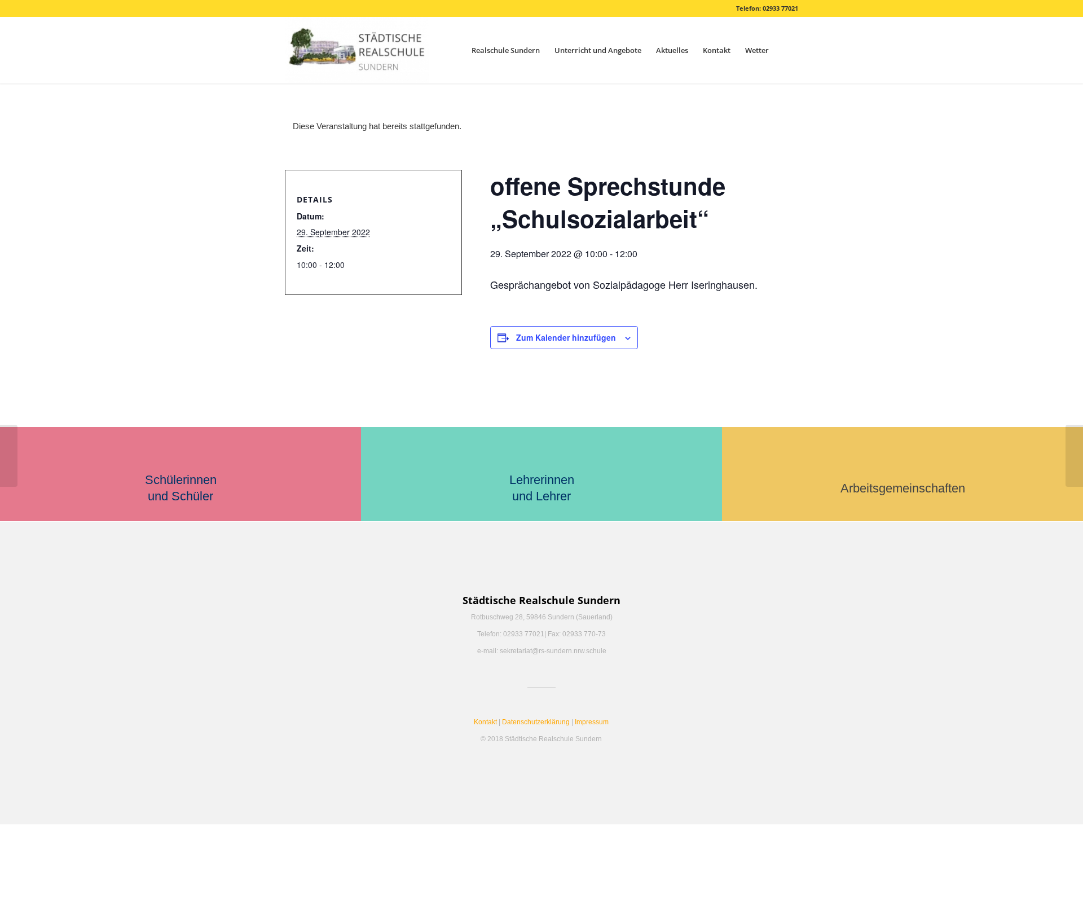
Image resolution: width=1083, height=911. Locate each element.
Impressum (592, 722)
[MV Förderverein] (8, 456)
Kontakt (485, 722)
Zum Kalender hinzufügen (566, 337)
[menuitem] (505, 50)
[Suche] (787, 50)
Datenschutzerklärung (536, 722)
